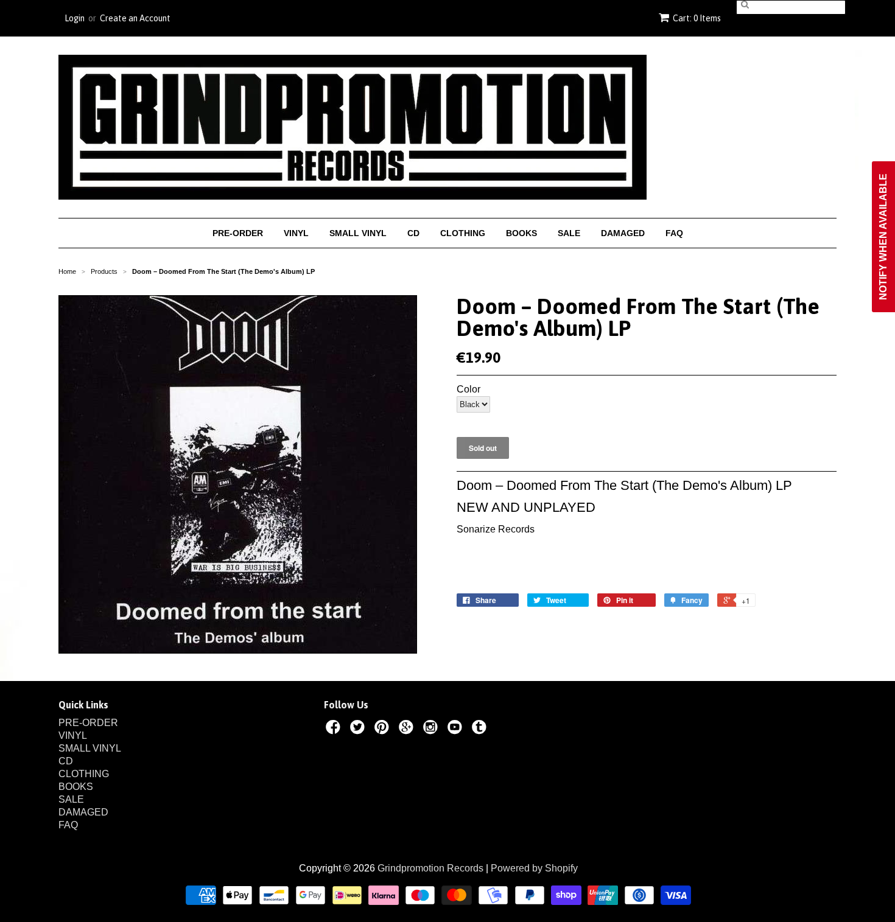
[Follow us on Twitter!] (359, 729)
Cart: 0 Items (697, 18)
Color (468, 389)
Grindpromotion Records (430, 868)
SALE (569, 233)
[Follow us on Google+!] (408, 729)
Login (75, 18)
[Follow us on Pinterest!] (383, 729)
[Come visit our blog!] (481, 729)
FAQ (674, 233)
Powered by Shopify (534, 868)
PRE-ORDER (237, 233)
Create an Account (135, 18)
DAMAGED (623, 233)
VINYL (296, 233)
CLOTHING (462, 233)
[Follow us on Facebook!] (335, 729)
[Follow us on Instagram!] (432, 729)
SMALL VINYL (358, 233)
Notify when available (883, 236)
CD (413, 233)
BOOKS (521, 233)
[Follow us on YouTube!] (457, 729)
